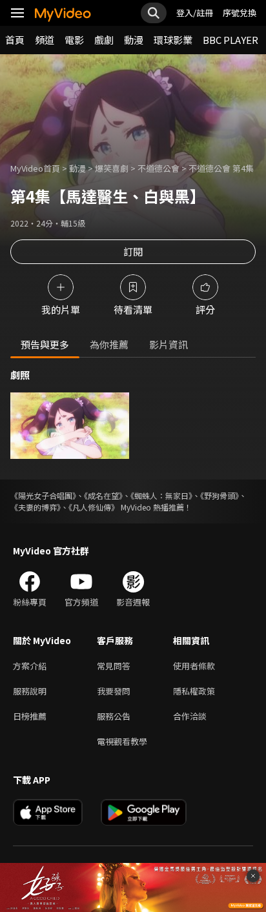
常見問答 (113, 666)
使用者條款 (194, 666)
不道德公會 (158, 168)
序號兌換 (239, 12)
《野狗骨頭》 (219, 495)
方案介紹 (29, 666)
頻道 (44, 39)
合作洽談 (190, 716)
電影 (74, 39)
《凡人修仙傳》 (93, 507)
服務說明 (29, 691)
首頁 (15, 39)
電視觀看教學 (122, 741)
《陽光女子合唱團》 (43, 495)
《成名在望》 (103, 495)
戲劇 (104, 39)
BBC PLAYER (230, 39)
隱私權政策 (194, 691)
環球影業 (173, 39)
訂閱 (133, 251)
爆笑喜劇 (111, 168)
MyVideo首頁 (35, 168)
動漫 (133, 39)
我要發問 (113, 691)
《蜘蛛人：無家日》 (161, 495)
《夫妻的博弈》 (35, 507)
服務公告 (113, 716)
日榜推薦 (29, 716)
